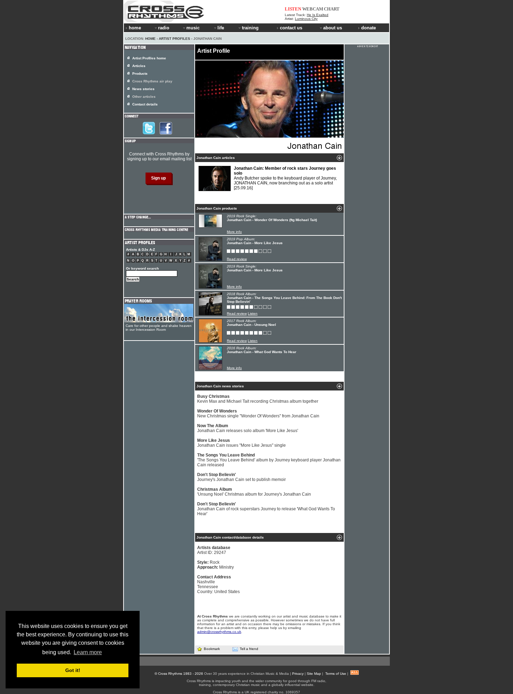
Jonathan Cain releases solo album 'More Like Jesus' (247, 428)
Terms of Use (335, 673)
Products (140, 73)
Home (150, 39)
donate (368, 27)
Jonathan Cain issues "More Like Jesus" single (241, 443)
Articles (139, 66)
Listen (253, 313)
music (193, 27)
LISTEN (293, 9)
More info (234, 232)
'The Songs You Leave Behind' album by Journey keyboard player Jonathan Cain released (269, 460)
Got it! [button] (72, 670)
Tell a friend (249, 649)
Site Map (314, 673)
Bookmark (212, 649)
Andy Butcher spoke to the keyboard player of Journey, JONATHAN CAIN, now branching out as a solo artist (285, 178)
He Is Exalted (317, 15)
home (135, 27)
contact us (291, 27)
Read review (237, 259)
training (250, 27)
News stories (143, 89)
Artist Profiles (174, 39)
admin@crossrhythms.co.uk (219, 632)
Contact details (145, 104)
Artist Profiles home (149, 58)
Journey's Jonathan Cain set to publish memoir (241, 477)
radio (163, 27)
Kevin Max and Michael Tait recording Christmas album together (257, 399)
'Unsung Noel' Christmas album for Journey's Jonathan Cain (254, 492)
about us (332, 27)
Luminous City (306, 19)
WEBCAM (312, 9)
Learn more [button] (88, 652)
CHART (332, 9)
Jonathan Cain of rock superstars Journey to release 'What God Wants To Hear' (266, 509)
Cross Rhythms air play (152, 81)
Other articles (144, 96)
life (220, 27)
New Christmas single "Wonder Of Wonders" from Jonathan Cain (258, 413)
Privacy (298, 673)
